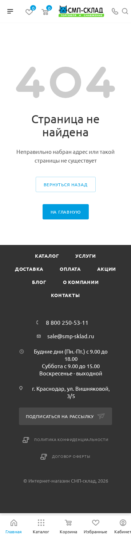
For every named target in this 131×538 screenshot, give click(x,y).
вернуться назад (66, 184)
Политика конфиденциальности (71, 439)
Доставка (29, 269)
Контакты (65, 295)
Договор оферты (71, 456)
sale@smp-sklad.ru (70, 335)
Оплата (70, 269)
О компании (81, 282)
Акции (106, 269)
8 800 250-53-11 (67, 322)
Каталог (47, 256)
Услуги (85, 256)
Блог (39, 282)
